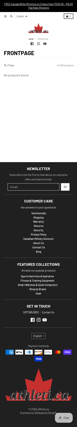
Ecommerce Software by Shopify (38, 412)
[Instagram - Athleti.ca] (38, 43)
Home (31, 39)
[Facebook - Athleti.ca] (32, 43)
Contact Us (48, 312)
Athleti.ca (43, 409)
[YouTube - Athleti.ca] (44, 43)
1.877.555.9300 (31, 312)
